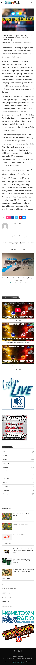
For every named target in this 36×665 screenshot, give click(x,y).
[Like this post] (9, 217)
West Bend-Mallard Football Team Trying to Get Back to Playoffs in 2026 (23, 550)
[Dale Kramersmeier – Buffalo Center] (7, 516)
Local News (18, 467)
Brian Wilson (6, 42)
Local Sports (18, 471)
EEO (3, 584)
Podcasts (18, 482)
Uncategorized (18, 494)
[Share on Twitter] (16, 217)
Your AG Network (6, 597)
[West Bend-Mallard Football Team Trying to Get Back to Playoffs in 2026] (7, 551)
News (18, 475)
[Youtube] (31, 2)
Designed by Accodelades (18, 662)
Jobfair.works (5, 601)
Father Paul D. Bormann (20, 524)
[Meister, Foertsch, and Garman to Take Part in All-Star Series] (7, 572)
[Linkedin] (29, 2)
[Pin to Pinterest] (20, 217)
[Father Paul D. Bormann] (7, 526)
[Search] (34, 2)
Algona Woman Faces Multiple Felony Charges (18, 278)
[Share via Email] (24, 217)
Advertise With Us (7, 606)
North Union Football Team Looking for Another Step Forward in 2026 (23, 560)
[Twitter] (27, 2)
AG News (18, 452)
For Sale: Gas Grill (18, 534)
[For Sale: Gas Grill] (7, 537)
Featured (18, 459)
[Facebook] (14, 651)
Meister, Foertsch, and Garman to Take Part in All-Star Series (23, 570)
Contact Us (18, 455)
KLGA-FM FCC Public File (9, 588)
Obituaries (18, 478)
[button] (3, 268)
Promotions (18, 486)
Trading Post (18, 490)
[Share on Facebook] (12, 217)
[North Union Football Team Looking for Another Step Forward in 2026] (7, 561)
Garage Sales (18, 463)
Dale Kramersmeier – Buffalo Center (22, 514)
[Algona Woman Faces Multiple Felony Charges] (18, 264)
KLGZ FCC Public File (7, 593)
